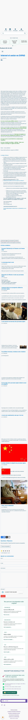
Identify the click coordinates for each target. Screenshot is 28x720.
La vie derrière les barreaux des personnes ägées (13, 321)
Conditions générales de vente (14, 713)
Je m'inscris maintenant (10, 692)
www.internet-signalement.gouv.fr (9, 177)
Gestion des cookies (14, 718)
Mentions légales (14, 709)
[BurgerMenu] (2, 51)
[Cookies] (2, 717)
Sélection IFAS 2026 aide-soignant (14, 41)
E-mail (2, 563)
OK (26, 700)
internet (16, 240)
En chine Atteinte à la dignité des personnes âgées (13, 463)
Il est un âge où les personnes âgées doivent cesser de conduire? (13, 383)
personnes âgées (4, 240)
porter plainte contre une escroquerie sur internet (10, 242)
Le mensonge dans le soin (7, 262)
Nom (2, 558)
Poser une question (5, 546)
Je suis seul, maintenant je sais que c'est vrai (12, 415)
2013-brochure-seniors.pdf (9, 179)
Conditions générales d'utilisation (14, 711)
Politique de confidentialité (14, 716)
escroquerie (11, 240)
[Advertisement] (14, 14)
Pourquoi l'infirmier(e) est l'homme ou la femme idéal (13, 249)
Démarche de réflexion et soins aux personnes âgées (12, 275)
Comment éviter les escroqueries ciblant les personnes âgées (12, 288)
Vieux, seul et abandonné (7, 505)
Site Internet (3, 568)
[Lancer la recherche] (25, 33)
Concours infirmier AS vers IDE (5, 41)
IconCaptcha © (21, 593)
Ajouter (3, 596)
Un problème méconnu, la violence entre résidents (13, 351)
